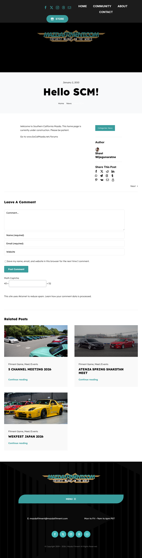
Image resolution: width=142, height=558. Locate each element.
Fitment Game (15, 364)
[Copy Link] (113, 180)
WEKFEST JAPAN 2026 (25, 436)
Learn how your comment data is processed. (68, 296)
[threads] (63, 7)
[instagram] (57, 7)
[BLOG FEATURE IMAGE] (36, 326)
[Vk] (102, 180)
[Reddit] (107, 171)
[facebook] (45, 7)
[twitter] (51, 7)
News (110, 128)
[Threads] (107, 176)
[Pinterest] (96, 180)
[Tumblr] (112, 176)
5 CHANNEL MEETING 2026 (29, 369)
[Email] (107, 180)
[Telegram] (101, 176)
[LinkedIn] (113, 171)
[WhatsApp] (96, 176)
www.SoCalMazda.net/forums (42, 136)
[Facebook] (96, 171)
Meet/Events (31, 364)
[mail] (69, 7)
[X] (102, 171)
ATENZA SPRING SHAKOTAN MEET (101, 371)
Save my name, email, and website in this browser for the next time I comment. (48, 261)
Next (133, 186)
